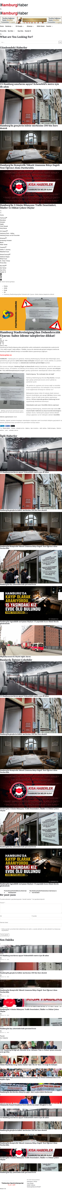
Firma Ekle (3, 31)
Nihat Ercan (3, 259)
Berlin (1, 242)
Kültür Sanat (40, 26)
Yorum (2, 902)
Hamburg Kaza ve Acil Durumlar (10, 235)
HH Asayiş (19, 26)
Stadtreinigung (51, 428)
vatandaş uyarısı (13, 430)
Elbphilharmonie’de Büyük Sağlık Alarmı (15, 657)
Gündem (2, 222)
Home (2, 26)
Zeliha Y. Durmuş (5, 249)
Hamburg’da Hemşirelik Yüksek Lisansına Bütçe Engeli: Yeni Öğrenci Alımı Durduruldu (30, 166)
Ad (1, 916)
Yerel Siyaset (4, 226)
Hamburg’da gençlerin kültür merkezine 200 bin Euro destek (29, 127)
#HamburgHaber (6, 428)
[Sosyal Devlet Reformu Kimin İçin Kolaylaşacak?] (2, 596)
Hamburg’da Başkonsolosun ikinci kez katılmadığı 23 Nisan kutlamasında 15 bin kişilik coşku (30, 1078)
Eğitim (1, 971)
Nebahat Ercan (4, 251)
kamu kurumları (34, 428)
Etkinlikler (3, 220)
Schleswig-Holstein (6, 240)
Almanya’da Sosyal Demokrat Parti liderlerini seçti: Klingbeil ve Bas (26, 1105)
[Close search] (0, 210)
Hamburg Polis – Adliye (7, 233)
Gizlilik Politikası (31, 1185)
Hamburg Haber (3, 345)
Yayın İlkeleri (30, 1183)
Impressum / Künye (32, 1181)
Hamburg (8, 26)
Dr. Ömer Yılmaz (5, 261)
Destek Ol (28, 31)
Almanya (29, 26)
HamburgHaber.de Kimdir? (34, 1186)
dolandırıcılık (20, 428)
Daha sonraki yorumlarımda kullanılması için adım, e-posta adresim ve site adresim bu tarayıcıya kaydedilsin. (31, 929)
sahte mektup (43, 428)
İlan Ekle (10, 31)
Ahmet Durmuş (4, 254)
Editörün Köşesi (4, 257)
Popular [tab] (2, 1036)
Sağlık (2, 224)
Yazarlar (48, 26)
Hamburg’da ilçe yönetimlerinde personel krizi (18, 584)
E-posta (34, 916)
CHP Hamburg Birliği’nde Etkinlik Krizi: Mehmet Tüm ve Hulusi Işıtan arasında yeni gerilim (30, 1051)
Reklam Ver (3, 1188)
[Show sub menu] (6, 217)
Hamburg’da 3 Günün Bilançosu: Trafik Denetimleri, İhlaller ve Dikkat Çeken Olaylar (28, 206)
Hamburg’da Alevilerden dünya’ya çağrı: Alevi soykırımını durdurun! (26, 1092)
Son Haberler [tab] (4, 1038)
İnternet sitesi (4, 922)
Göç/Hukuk (3, 228)
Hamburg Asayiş (4, 1007)
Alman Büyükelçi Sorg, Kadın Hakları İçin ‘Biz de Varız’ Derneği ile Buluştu (28, 1065)
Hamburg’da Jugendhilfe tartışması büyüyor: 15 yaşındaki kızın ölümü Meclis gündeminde (29, 622)
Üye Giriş (20, 31)
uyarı (6, 430)
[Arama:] (29, 42)
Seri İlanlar (3, 268)
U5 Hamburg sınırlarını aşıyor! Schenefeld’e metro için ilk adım (29, 85)
